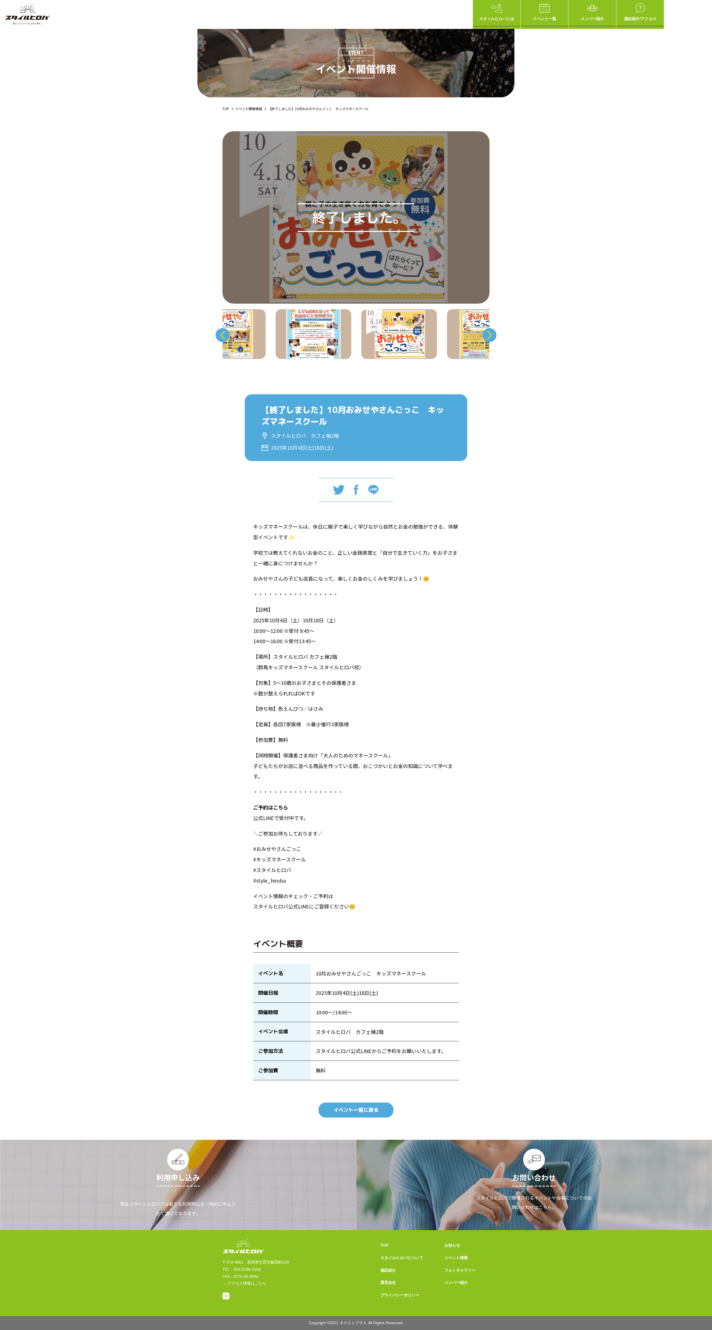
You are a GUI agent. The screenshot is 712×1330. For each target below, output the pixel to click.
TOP (225, 108)
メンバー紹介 (592, 18)
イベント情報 (456, 1257)
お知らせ (452, 1245)
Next (489, 335)
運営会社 (388, 1282)
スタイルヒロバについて (401, 1257)
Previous (222, 335)
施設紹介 (388, 1270)
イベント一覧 (544, 18)
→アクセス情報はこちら (245, 1283)
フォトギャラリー (460, 1270)
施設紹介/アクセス (640, 18)
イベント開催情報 (248, 108)
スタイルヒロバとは (496, 18)
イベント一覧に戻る (356, 1109)
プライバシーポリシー (399, 1295)
